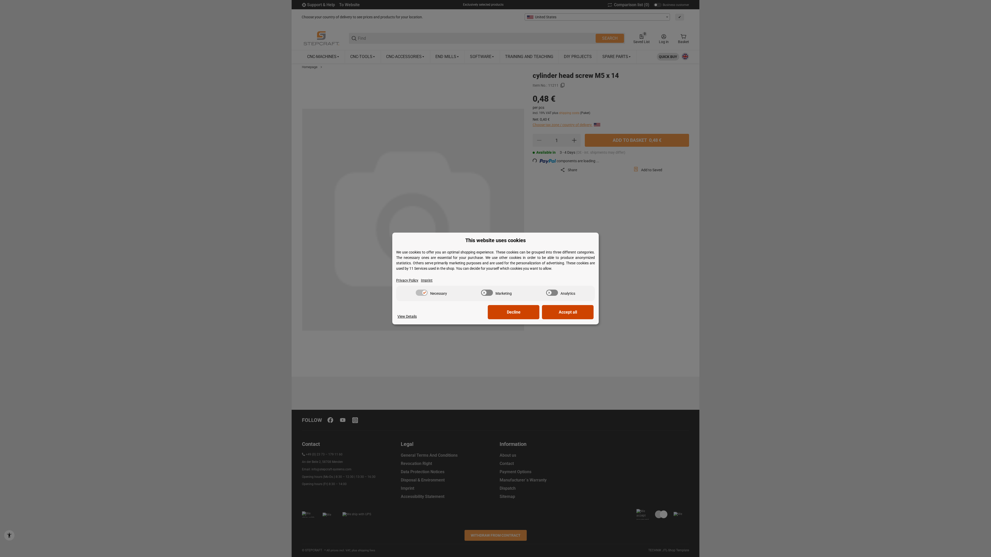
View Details (407, 316)
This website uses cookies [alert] (495, 240)
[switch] (422, 293)
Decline (514, 312)
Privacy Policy (407, 280)
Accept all (568, 312)
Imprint (427, 280)
